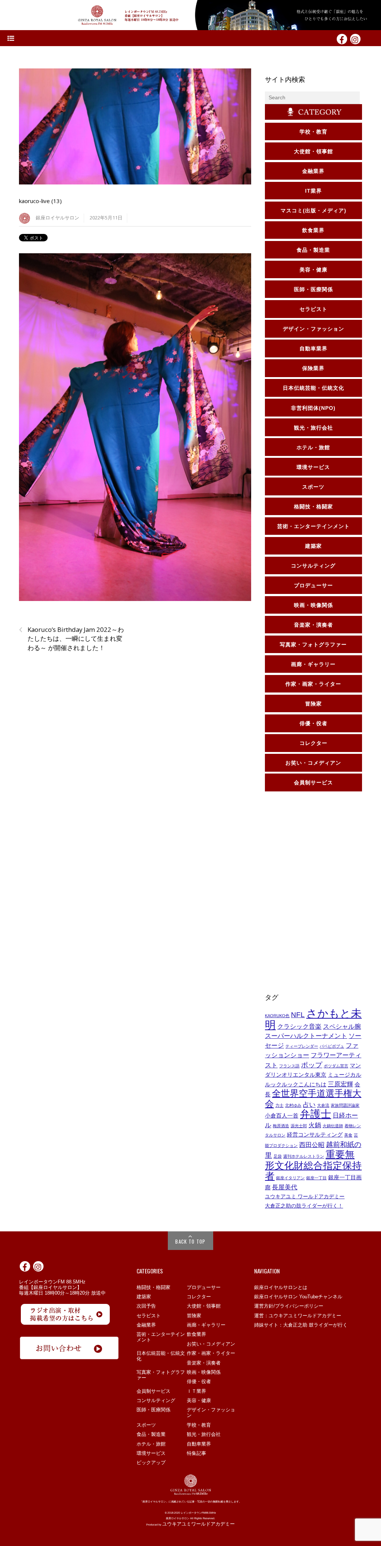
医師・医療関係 (153, 1409)
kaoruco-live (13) (40, 201)
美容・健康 (199, 1400)
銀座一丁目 (316, 1178)
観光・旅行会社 (204, 1434)
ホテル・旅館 (151, 1444)
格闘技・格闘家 (153, 1287)
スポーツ (146, 1425)
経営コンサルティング (315, 1135)
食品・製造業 (151, 1434)
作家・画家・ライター (211, 1353)
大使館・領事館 (204, 1306)
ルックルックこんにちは (295, 1084)
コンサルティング (156, 1400)
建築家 (144, 1296)
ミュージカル (344, 1075)
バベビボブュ (332, 1046)
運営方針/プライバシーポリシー (288, 1306)
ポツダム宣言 (336, 1066)
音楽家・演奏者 (204, 1363)
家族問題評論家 (345, 1105)
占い (309, 1104)
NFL (298, 1014)
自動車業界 (199, 1444)
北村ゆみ (293, 1105)
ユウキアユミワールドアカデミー (198, 1524)
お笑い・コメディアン (211, 1344)
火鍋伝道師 (333, 1126)
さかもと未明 (313, 1019)
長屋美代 (284, 1187)
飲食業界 (196, 1334)
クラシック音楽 (299, 1026)
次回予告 (146, 1306)
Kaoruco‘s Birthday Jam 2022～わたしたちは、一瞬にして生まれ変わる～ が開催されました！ (71, 638)
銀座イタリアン (290, 1178)
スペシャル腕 (342, 1026)
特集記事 (196, 1453)
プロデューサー (204, 1287)
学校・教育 (199, 1425)
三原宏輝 (340, 1084)
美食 (348, 1135)
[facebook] (342, 38)
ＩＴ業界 (196, 1391)
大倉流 (323, 1105)
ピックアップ (151, 1462)
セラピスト (149, 1315)
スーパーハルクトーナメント (306, 1035)
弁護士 (315, 1114)
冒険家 (194, 1315)
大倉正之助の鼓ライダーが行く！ (304, 1206)
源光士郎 (299, 1126)
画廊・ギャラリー (206, 1325)
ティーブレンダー (301, 1046)
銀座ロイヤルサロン (57, 218)
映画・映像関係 (204, 1372)
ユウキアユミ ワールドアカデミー (305, 1196)
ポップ (311, 1065)
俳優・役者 (199, 1381)
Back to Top (190, 1241)
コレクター (199, 1296)
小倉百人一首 (281, 1116)
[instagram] (355, 38)
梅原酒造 (281, 1126)
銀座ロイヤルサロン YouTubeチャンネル (298, 1296)
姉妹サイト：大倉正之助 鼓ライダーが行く (301, 1325)
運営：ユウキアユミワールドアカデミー (297, 1315)
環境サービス (151, 1453)
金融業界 (146, 1325)
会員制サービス (153, 1391)
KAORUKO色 (277, 1015)
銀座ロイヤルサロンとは (280, 1287)
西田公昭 (311, 1144)
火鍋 (314, 1125)
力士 (279, 1105)
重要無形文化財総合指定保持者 (313, 1165)
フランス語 (289, 1066)
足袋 (277, 1156)
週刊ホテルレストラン (303, 1156)
